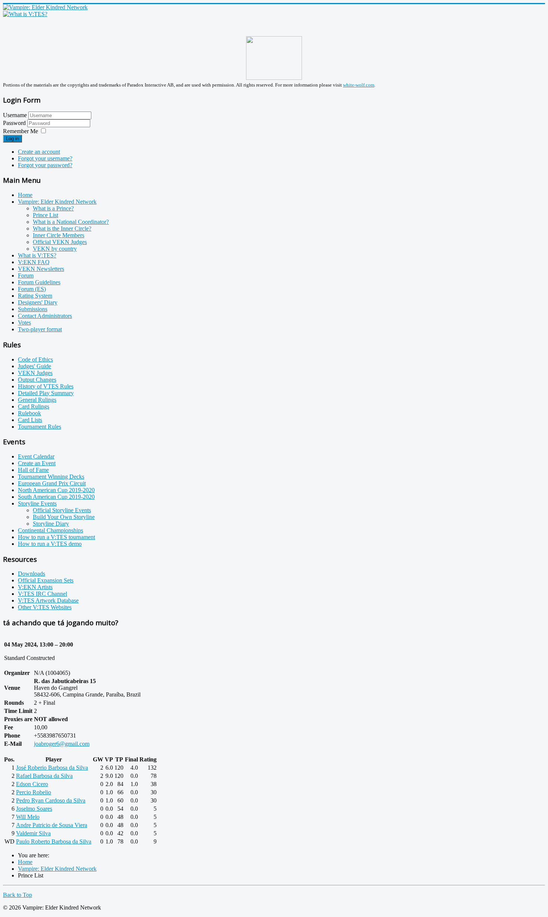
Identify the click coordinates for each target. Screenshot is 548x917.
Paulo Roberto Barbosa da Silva (53, 841)
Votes (24, 322)
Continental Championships (50, 530)
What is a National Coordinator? (71, 222)
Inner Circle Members (58, 235)
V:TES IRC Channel (42, 594)
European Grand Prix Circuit (52, 483)
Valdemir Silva (33, 833)
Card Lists (30, 420)
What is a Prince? (53, 208)
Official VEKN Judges (60, 242)
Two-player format (40, 329)
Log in (12, 138)
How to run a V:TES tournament (56, 537)
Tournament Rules (39, 426)
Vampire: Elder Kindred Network (57, 201)
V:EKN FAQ (34, 262)
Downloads (31, 573)
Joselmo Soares (34, 808)
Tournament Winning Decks (51, 476)
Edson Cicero (32, 784)
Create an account (39, 151)
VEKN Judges (35, 373)
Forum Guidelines (39, 282)
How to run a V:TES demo (50, 544)
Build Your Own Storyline (64, 517)
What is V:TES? (37, 255)
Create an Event (37, 463)
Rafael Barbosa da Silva (44, 776)
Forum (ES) (32, 289)
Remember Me (20, 131)
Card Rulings (33, 406)
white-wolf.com (358, 85)
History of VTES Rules (45, 386)
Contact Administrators (45, 316)
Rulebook (29, 413)
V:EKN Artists (35, 587)
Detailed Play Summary (46, 393)
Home (25, 195)
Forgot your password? (45, 165)
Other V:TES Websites (45, 607)
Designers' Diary (37, 302)
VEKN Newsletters (41, 269)
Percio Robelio (33, 792)
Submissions (32, 309)
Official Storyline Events (62, 510)
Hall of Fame (33, 470)
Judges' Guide (34, 366)
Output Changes (37, 379)
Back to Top (17, 895)
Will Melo (28, 817)
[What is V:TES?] (25, 14)
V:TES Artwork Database (48, 600)
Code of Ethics (35, 359)
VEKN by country (55, 248)
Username (15, 115)
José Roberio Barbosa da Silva (52, 767)
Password (15, 123)
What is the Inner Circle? (62, 228)
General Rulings (37, 400)
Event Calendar (36, 456)
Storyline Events (37, 503)
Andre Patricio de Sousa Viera (51, 825)
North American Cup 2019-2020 (56, 490)
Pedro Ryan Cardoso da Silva (50, 800)
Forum (26, 275)
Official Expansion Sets (45, 580)
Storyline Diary (51, 523)
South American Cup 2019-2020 (56, 497)
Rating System (35, 295)
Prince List (45, 215)
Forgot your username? (45, 158)
